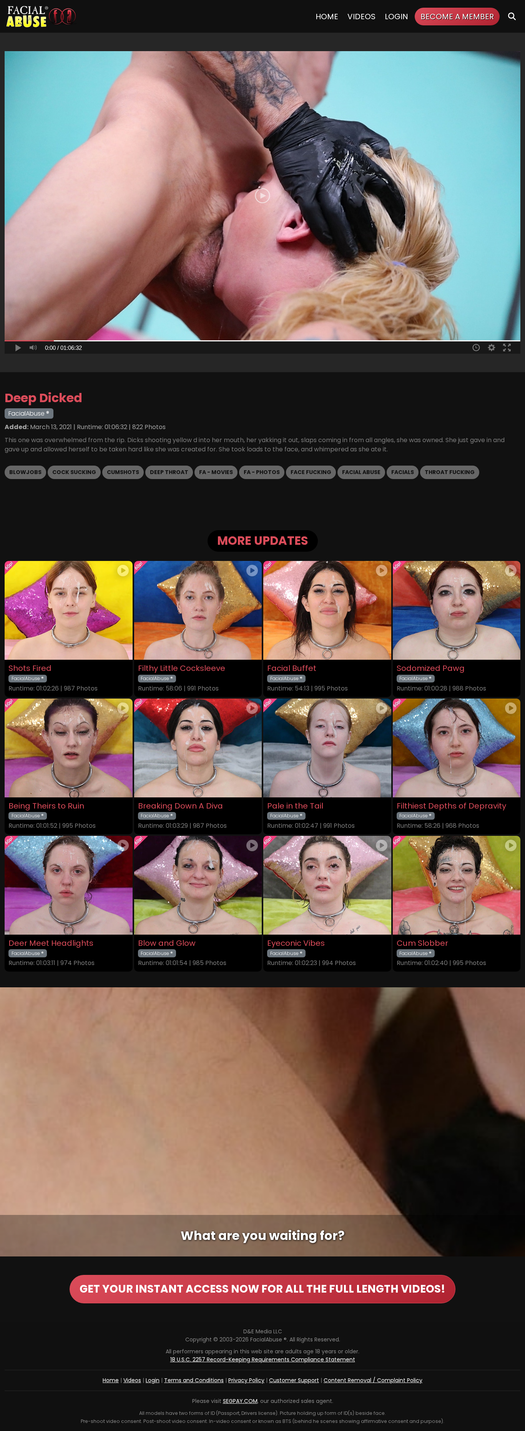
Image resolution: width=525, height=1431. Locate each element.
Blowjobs (25, 472)
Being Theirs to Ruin (46, 806)
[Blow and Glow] (198, 885)
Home (327, 16)
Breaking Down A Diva (180, 806)
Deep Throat (169, 472)
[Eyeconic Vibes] (327, 885)
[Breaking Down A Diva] (198, 748)
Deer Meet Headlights (50, 943)
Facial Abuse (361, 472)
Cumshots (123, 472)
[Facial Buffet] (327, 610)
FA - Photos (262, 472)
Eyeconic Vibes (296, 943)
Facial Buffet (291, 668)
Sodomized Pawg (431, 668)
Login (396, 16)
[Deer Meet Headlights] (69, 885)
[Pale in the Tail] (327, 748)
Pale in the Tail (295, 806)
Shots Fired (30, 668)
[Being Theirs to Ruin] (69, 748)
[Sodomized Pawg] (457, 610)
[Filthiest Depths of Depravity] (457, 748)
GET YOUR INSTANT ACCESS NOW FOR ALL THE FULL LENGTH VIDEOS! (262, 1288)
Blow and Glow (167, 943)
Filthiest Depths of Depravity (451, 806)
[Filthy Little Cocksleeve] (198, 610)
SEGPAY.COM (240, 1401)
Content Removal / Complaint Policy (373, 1380)
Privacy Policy (246, 1380)
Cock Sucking (74, 472)
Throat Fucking (450, 472)
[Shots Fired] (69, 610)
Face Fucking (311, 472)
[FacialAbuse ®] (41, 16)
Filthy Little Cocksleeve (181, 668)
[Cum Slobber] (457, 885)
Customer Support (294, 1380)
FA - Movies (216, 472)
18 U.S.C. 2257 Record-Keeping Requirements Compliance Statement (262, 1359)
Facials (402, 472)
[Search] (511, 16)
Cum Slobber (422, 943)
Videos (361, 16)
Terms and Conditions (194, 1380)
